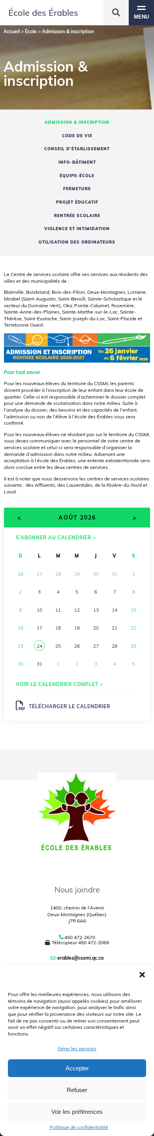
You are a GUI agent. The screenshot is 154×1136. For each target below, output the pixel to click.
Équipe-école (77, 175)
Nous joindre (77, 889)
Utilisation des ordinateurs (77, 242)
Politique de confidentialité (79, 1127)
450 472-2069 (93, 942)
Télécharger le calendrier (69, 706)
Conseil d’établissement (77, 148)
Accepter (77, 1068)
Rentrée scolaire (77, 215)
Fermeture (77, 188)
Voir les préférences (77, 1111)
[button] (142, 975)
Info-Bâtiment (77, 162)
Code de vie (77, 135)
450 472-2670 (79, 937)
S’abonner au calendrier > (56, 538)
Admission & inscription (77, 122)
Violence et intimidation (77, 228)
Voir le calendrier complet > (59, 684)
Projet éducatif (77, 202)
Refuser (77, 1090)
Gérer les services (77, 1048)
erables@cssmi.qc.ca (80, 958)
